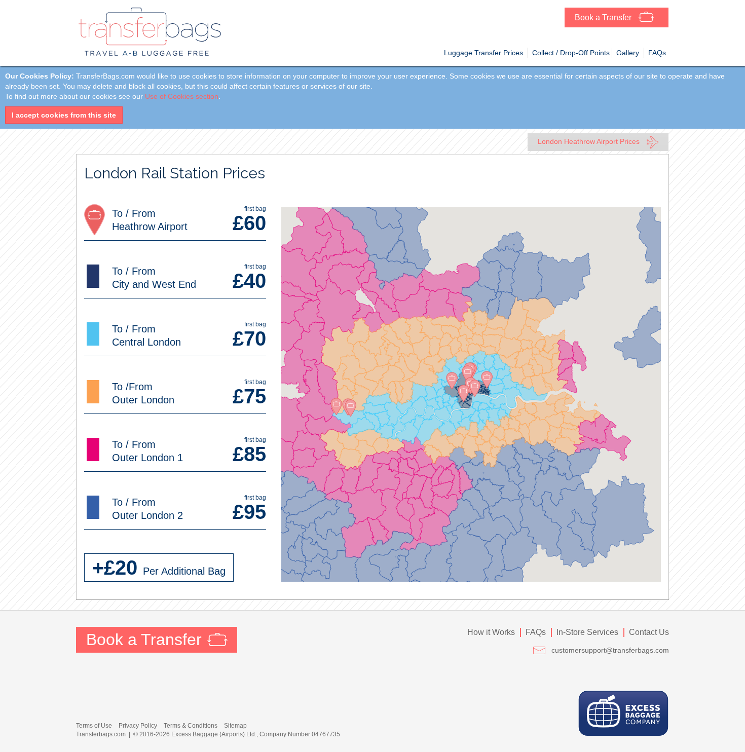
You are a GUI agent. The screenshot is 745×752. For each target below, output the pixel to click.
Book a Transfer (604, 17)
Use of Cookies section (181, 96)
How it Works (491, 632)
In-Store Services (587, 632)
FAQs (536, 632)
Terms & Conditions (190, 725)
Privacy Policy (138, 725)
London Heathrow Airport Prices (590, 141)
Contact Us (649, 632)
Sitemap (235, 725)
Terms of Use (94, 725)
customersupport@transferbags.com (610, 650)
